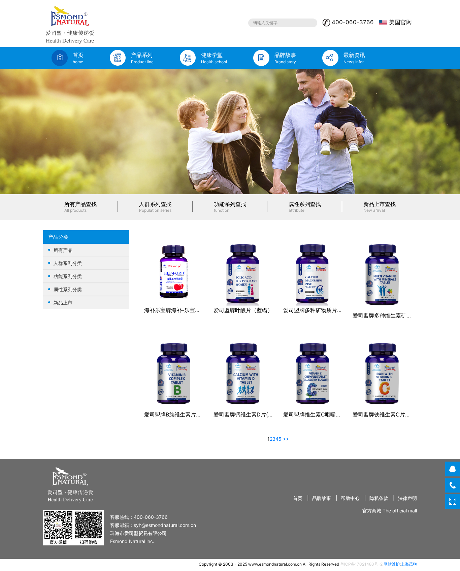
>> (286, 439)
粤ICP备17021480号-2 (361, 564)
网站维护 (392, 564)
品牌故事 (321, 498)
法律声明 (407, 498)
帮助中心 (350, 498)
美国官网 (400, 22)
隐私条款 (378, 498)
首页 (297, 498)
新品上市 (63, 302)
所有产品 (63, 250)
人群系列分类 (68, 263)
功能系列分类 (68, 276)
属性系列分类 (68, 289)
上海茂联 (409, 564)
